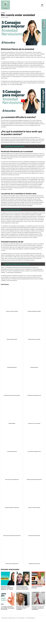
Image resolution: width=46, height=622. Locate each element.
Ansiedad (3, 12)
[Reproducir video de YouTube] (23, 100)
